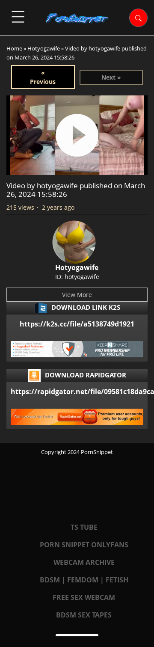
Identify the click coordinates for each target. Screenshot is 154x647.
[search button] (138, 18)
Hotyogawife (43, 48)
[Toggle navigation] (18, 17)
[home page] (77, 18)
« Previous (43, 77)
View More (77, 295)
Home (14, 48)
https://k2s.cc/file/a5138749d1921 (77, 324)
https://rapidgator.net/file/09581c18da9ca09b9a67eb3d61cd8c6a (77, 391)
